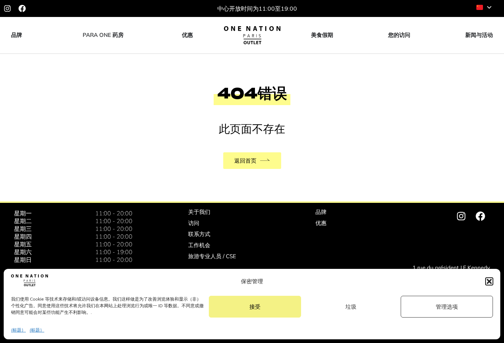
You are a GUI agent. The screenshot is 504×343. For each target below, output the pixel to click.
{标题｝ (18, 330)
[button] (489, 281)
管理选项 (447, 306)
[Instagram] (7, 8)
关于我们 (199, 211)
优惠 (321, 222)
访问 (193, 222)
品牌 (321, 211)
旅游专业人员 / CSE (212, 256)
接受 (254, 306)
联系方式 (199, 234)
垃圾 (350, 306)
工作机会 (199, 245)
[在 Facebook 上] (22, 8)
